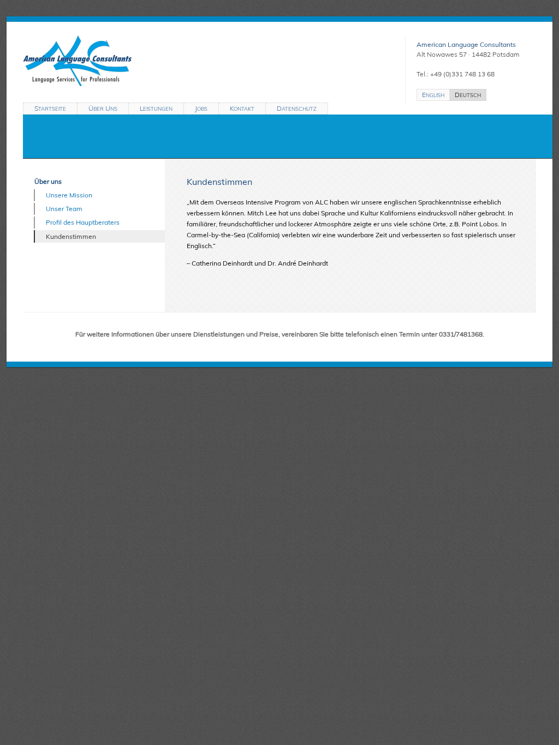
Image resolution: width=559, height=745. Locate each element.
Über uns (48, 181)
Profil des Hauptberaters (83, 222)
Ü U (102, 108)
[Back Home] (200, 60)
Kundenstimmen (71, 236)
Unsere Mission (69, 195)
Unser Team (64, 209)
